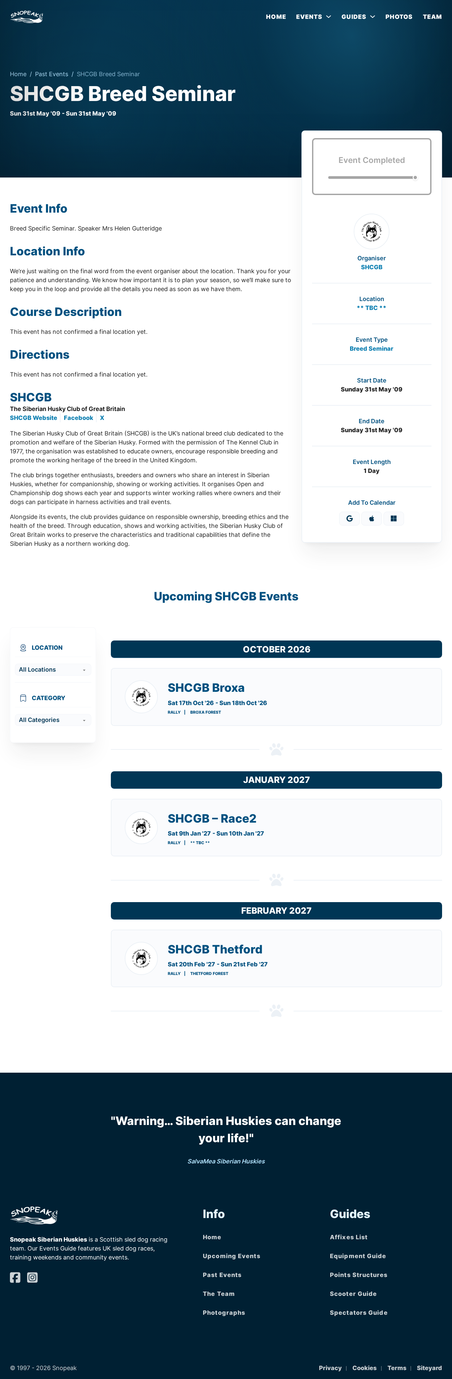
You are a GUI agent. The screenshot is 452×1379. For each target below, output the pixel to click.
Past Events (51, 74)
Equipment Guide (358, 1255)
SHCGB (372, 267)
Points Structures (358, 1274)
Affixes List (349, 1237)
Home (276, 16)
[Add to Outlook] (394, 519)
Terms (396, 1367)
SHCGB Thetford (215, 949)
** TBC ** (371, 307)
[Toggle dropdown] (329, 17)
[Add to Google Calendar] (349, 519)
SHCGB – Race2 (212, 818)
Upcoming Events (231, 1255)
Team (432, 16)
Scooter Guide (353, 1293)
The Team (219, 1293)
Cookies (364, 1367)
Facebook (78, 417)
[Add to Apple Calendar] (371, 519)
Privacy (330, 1367)
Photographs (224, 1312)
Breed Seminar (371, 348)
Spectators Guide (359, 1312)
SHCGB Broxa (206, 687)
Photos (399, 16)
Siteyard (429, 1367)
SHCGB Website (33, 417)
